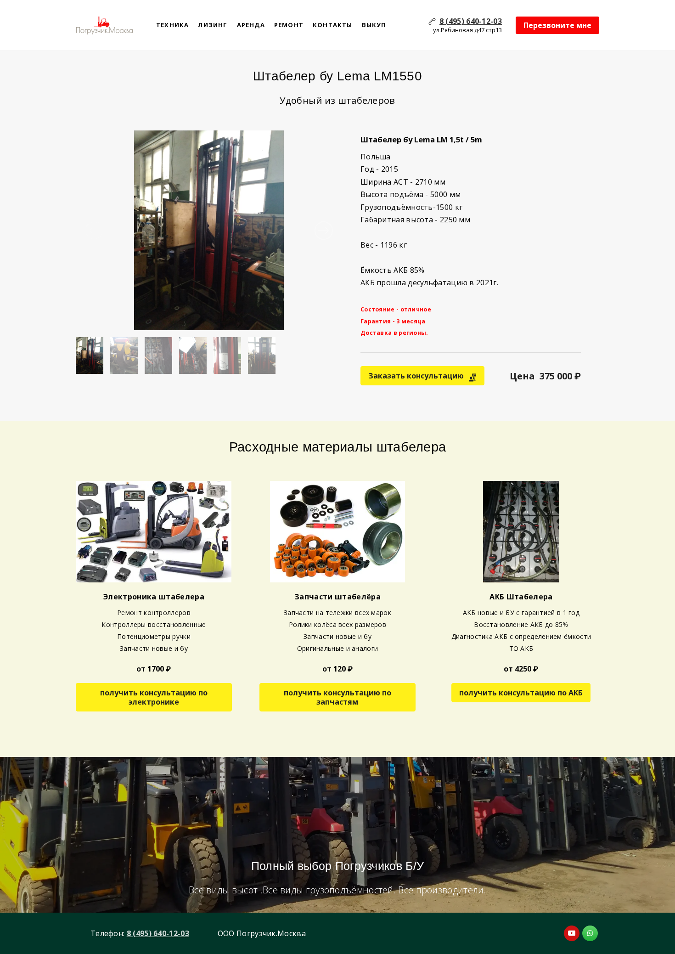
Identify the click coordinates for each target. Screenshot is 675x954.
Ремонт (289, 25)
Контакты (333, 25)
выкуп (374, 25)
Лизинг (212, 25)
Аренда (251, 25)
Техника (172, 25)
